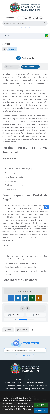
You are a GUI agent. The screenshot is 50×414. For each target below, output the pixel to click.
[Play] (22, 308)
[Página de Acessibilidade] (41, 18)
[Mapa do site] (37, 18)
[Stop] (27, 308)
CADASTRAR (25, 356)
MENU (6, 36)
